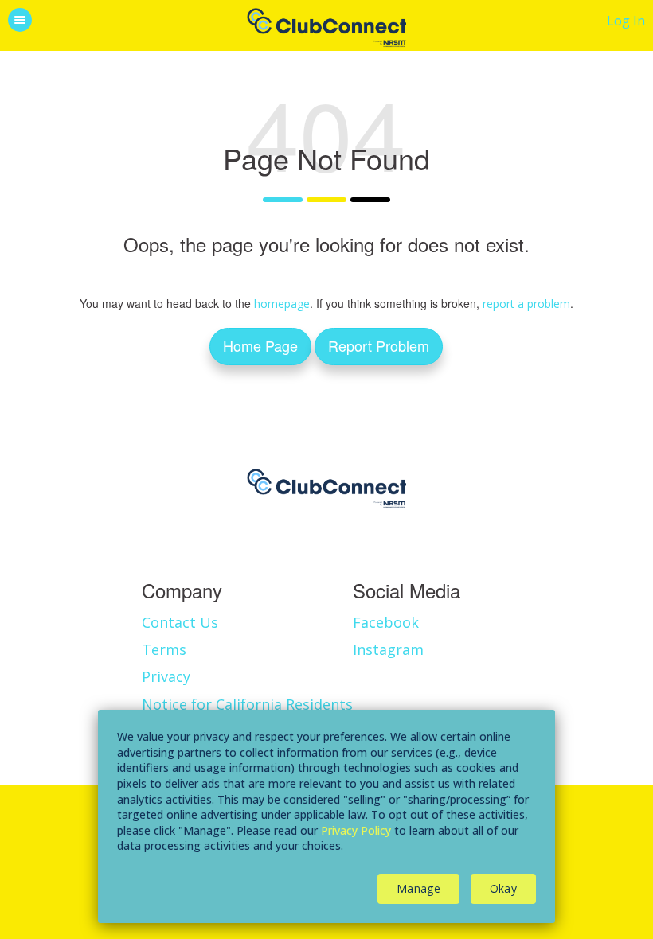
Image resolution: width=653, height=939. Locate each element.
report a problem (526, 303)
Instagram (388, 649)
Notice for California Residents (247, 704)
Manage (418, 888)
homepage (282, 303)
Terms (164, 649)
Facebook (386, 622)
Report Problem (378, 345)
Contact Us (180, 622)
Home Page (260, 345)
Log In (626, 20)
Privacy (166, 676)
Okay (503, 888)
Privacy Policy (356, 830)
